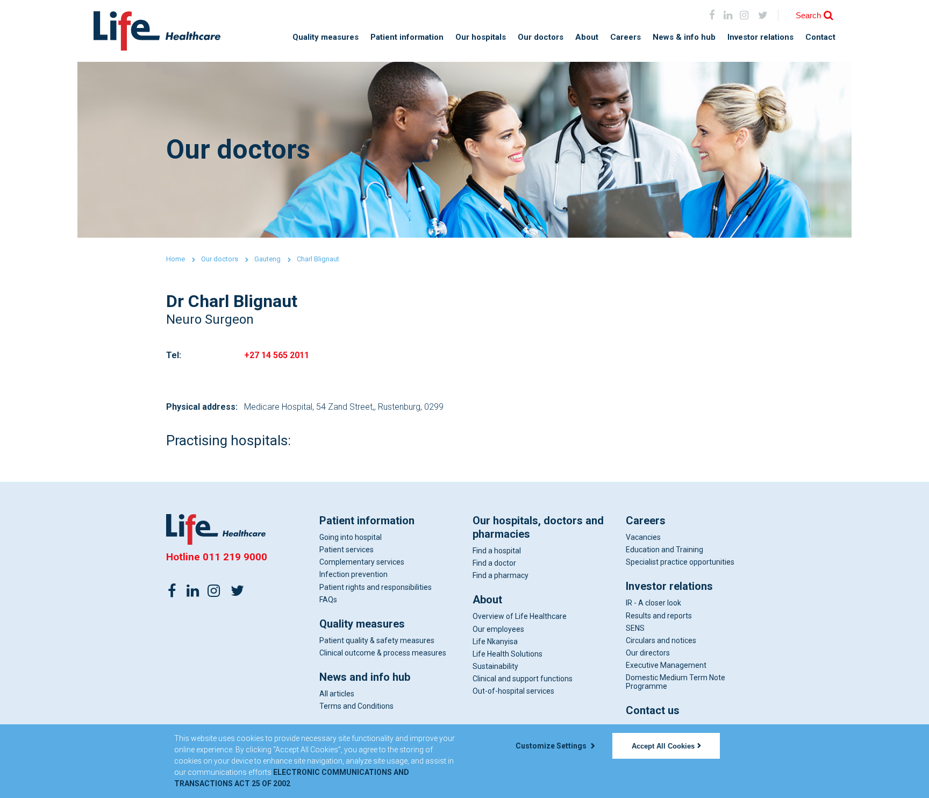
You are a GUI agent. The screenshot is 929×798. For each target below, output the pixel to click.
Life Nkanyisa (495, 641)
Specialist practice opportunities (680, 562)
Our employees (498, 629)
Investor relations (760, 37)
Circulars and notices (661, 640)
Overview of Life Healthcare (520, 616)
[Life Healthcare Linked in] (728, 15)
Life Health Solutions (507, 654)
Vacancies (643, 537)
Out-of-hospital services (513, 691)
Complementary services (361, 562)
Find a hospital (497, 550)
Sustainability (495, 666)
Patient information (407, 37)
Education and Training (664, 549)
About (586, 37)
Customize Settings (552, 746)
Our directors (648, 653)
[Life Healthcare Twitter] (763, 15)
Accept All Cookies (663, 746)
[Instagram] (744, 15)
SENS (635, 628)
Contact (820, 37)
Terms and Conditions (356, 706)
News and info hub (364, 677)
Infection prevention (353, 574)
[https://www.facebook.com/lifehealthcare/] (172, 589)
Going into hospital (350, 537)
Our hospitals (480, 37)
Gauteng (267, 259)
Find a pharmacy (500, 575)
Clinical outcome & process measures (382, 653)
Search (808, 15)
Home (175, 259)
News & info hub (684, 37)
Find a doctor (494, 563)
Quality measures (325, 37)
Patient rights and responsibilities (375, 587)
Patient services (346, 549)
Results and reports (659, 615)
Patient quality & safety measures (376, 640)
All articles (336, 693)
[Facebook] (712, 15)
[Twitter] (237, 589)
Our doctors (540, 37)
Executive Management (666, 665)
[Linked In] (193, 589)
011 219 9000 (235, 557)
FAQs (328, 599)
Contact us (653, 710)
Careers (625, 37)
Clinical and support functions (523, 678)
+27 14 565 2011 (276, 355)
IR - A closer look (653, 602)
